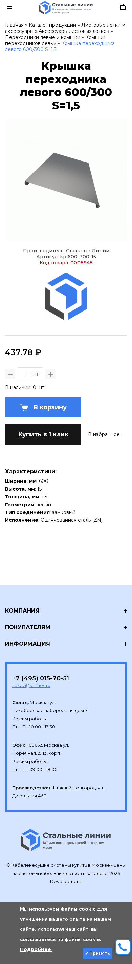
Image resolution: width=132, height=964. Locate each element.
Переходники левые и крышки (42, 37)
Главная (14, 25)
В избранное (104, 434)
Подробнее (36, 949)
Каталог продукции (52, 25)
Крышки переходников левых (55, 40)
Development (66, 881)
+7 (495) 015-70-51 (40, 678)
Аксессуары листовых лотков (74, 31)
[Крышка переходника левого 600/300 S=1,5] (66, 180)
